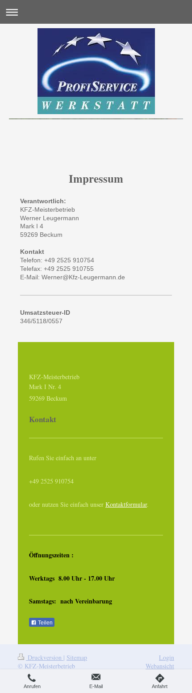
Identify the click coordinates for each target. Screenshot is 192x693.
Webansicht (160, 666)
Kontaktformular (126, 504)
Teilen (45, 623)
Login (166, 657)
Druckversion (44, 657)
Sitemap (77, 657)
